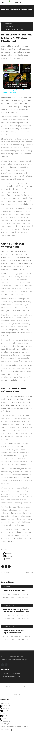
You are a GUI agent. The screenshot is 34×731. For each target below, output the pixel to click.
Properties (13, 691)
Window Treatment (13, 12)
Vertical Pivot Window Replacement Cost (13, 631)
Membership (27, 691)
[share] (27, 75)
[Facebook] (2, 664)
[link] (6, 75)
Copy (4, 730)
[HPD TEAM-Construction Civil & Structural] (17, 2)
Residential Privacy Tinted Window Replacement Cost (16, 610)
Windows (21, 29)
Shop (20, 691)
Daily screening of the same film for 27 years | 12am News (16, 76)
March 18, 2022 (8, 23)
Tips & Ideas (4, 691)
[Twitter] (6, 664)
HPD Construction (9, 26)
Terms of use (17, 694)
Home (4, 12)
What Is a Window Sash (14, 590)
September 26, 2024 (9, 586)
